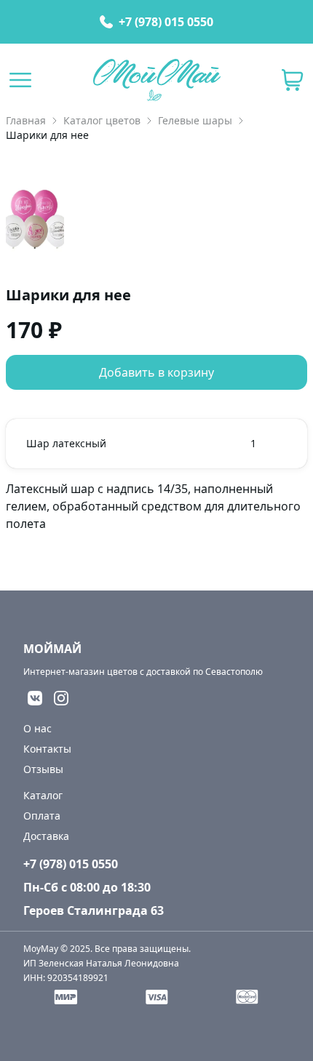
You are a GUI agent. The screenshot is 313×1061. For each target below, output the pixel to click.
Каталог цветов (101, 120)
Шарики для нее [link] (47, 135)
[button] (292, 80)
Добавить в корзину (156, 372)
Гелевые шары (195, 120)
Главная (26, 120)
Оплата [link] (41, 815)
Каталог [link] (43, 795)
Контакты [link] (47, 749)
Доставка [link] (46, 836)
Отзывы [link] (43, 769)
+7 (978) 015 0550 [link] (166, 22)
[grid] (156, 444)
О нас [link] (37, 728)
